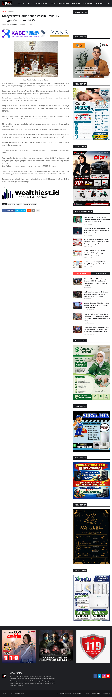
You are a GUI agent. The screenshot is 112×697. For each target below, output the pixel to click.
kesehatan (11, 11)
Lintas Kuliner (100, 273)
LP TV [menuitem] (30, 3)
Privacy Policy (96, 694)
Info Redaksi (77, 694)
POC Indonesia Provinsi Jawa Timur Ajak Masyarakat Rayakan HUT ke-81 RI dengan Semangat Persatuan (96, 242)
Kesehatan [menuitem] (100, 3)
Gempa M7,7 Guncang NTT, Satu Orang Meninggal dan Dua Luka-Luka (96, 263)
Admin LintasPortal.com (17, 694)
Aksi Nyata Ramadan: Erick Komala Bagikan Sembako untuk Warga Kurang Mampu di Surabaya (96, 294)
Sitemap (86, 694)
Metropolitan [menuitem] (41, 3)
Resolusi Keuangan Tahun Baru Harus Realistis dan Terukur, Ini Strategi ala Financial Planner (96, 305)
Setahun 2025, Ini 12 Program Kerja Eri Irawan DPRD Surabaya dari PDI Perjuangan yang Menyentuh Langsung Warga (97, 317)
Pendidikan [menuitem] (88, 3)
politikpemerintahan (30, 204)
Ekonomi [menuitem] (76, 3)
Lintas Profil (82, 273)
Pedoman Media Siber (64, 694)
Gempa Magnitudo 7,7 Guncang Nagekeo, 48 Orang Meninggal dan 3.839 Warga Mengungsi (95, 253)
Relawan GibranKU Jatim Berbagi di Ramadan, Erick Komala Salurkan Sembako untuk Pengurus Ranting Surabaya (96, 282)
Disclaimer (106, 694)
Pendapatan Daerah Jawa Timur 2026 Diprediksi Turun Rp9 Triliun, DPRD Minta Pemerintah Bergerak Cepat (96, 329)
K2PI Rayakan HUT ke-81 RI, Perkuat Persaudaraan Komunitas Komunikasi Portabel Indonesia (96, 230)
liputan (19, 204)
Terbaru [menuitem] (20, 3)
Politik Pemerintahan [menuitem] (60, 3)
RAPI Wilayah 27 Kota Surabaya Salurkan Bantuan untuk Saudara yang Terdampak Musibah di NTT (97, 219)
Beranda (4, 11)
